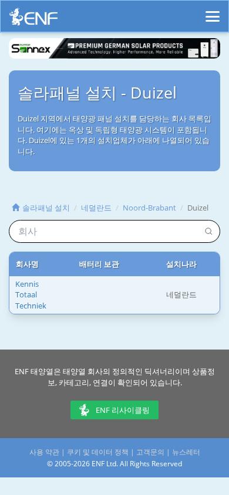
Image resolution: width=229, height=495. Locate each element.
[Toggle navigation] (213, 11)
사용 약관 (44, 452)
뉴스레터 (186, 452)
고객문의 (150, 452)
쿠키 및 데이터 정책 (98, 452)
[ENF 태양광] (33, 20)
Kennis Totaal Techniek (30, 295)
